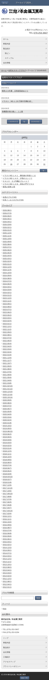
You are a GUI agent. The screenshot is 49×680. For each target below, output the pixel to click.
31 (44, 164)
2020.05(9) (7, 411)
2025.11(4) (7, 236)
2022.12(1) (7, 326)
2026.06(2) (7, 216)
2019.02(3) (7, 446)
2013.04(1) (7, 570)
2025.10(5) (7, 239)
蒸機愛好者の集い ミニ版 (12, 111)
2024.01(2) (7, 295)
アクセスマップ (9, 662)
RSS (4, 609)
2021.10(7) (7, 363)
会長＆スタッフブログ (17, 70)
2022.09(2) (7, 332)
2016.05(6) (7, 536)
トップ (5, 638)
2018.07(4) (7, 465)
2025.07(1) (7, 247)
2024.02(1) (7, 293)
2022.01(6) (7, 355)
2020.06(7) (7, 409)
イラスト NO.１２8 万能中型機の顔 (17, 101)
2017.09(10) (8, 494)
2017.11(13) (7, 488)
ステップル (9, 58)
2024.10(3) (7, 273)
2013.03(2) (7, 573)
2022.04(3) (7, 346)
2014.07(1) (7, 553)
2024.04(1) (7, 287)
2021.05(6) (7, 377)
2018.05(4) (7, 471)
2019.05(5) (7, 437)
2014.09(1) (7, 550)
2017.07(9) (7, 499)
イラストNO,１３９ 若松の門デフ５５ (18, 184)
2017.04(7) (7, 508)
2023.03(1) (7, 318)
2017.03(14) (8, 511)
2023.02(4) (7, 321)
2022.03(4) (7, 349)
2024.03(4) (7, 290)
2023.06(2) (7, 312)
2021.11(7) (7, 360)
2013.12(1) (7, 559)
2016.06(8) (7, 533)
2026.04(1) (7, 222)
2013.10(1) (7, 564)
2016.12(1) (7, 516)
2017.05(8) (7, 505)
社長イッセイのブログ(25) (13, 200)
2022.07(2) (7, 338)
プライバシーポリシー (12, 666)
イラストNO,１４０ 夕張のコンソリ (17, 178)
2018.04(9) (7, 474)
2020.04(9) (7, 414)
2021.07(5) (7, 372)
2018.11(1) (7, 454)
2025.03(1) (7, 258)
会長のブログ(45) (10, 197)
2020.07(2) (7, 406)
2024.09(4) (7, 275)
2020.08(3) (7, 403)
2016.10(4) (7, 522)
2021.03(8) (7, 383)
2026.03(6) (7, 224)
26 (11, 164)
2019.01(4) (7, 448)
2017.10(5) (7, 491)
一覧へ (24, 121)
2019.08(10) (8, 431)
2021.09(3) (7, 366)
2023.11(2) (7, 301)
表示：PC (24, 678)
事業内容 (6, 44)
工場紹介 (6, 657)
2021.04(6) (7, 380)
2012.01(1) (7, 587)
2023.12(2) (7, 298)
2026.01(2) (7, 230)
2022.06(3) (7, 341)
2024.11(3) (7, 270)
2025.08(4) (7, 244)
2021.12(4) (7, 358)
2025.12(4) (7, 233)
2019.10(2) (7, 426)
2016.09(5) (7, 525)
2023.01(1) (7, 324)
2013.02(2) (7, 576)
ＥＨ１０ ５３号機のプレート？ (16, 181)
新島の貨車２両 (9, 187)
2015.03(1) (7, 542)
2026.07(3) (7, 213)
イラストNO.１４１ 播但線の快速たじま (19, 175)
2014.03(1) (7, 556)
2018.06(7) (7, 468)
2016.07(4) (7, 530)
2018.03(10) (8, 477)
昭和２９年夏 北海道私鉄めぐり (15, 91)
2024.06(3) (7, 284)
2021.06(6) (7, 375)
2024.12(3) (7, 267)
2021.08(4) (7, 369)
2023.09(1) (7, 304)
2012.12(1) (7, 579)
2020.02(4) (7, 420)
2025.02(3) (7, 261)
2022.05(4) (7, 344)
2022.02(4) (7, 352)
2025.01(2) (7, 264)
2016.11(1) (7, 519)
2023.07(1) (7, 309)
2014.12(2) (7, 548)
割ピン (7, 53)
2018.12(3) (7, 451)
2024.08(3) (7, 278)
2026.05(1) (7, 219)
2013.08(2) (7, 567)
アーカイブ (7, 205)
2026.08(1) (7, 210)
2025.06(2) (7, 250)
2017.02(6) (7, 513)
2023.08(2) (7, 307)
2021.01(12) (8, 389)
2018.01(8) (7, 482)
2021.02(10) (8, 386)
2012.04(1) (7, 584)
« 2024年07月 (13, 121)
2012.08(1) (7, 581)
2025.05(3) (7, 253)
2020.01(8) (7, 423)
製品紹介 (6, 49)
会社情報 (6, 63)
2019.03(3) (7, 443)
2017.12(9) (7, 485)
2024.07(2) (7, 281)
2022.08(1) (7, 335)
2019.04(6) (7, 440)
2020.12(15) (8, 392)
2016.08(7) (7, 528)
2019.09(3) (7, 428)
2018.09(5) (7, 460)
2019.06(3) (7, 434)
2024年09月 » (36, 121)
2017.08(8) (7, 497)
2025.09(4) (7, 242)
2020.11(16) (7, 395)
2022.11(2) (7, 329)
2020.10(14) (8, 397)
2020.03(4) (7, 417)
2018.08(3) (7, 462)
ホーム (5, 3)
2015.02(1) (7, 545)
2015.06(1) (7, 539)
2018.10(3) (7, 457)
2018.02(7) (7, 479)
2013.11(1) (7, 562)
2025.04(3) (7, 256)
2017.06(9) (7, 502)
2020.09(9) (7, 400)
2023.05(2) (7, 315)
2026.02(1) (7, 227)
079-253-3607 (41, 33)
